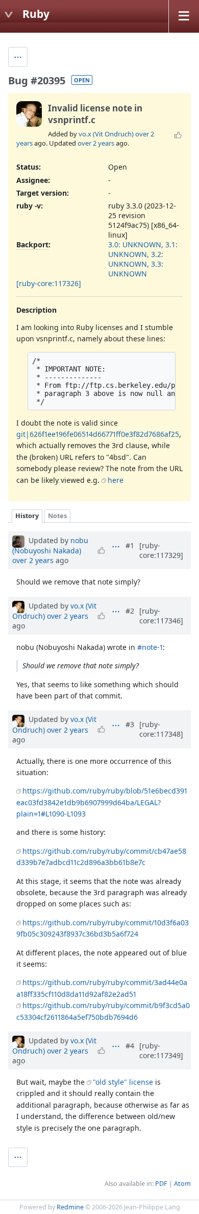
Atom (182, 1183)
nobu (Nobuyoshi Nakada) (50, 545)
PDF (161, 1183)
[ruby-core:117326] (48, 283)
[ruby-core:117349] (161, 1050)
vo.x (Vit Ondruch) (106, 133)
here (115, 480)
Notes (57, 515)
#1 (130, 545)
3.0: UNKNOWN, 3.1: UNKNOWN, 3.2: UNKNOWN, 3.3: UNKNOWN (143, 259)
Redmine (70, 1207)
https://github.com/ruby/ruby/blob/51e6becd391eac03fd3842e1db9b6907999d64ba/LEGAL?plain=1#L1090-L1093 (101, 802)
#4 (130, 1045)
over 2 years (96, 143)
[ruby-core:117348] (161, 729)
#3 (130, 724)
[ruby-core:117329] (161, 550)
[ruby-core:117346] (161, 615)
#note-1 (150, 647)
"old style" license (123, 1082)
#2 (130, 611)
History (27, 515)
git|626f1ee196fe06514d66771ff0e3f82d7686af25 (97, 434)
